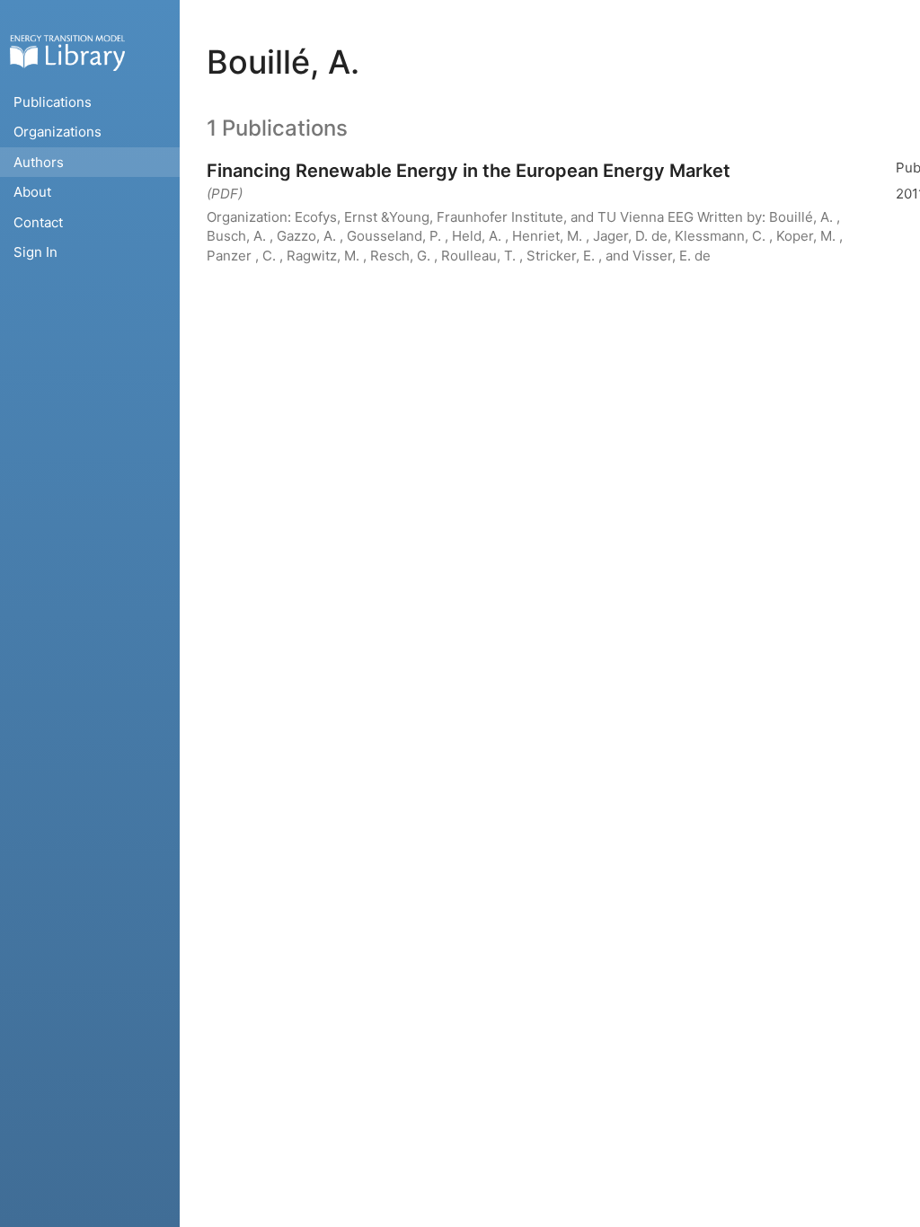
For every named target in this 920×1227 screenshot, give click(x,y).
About (32, 191)
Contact (38, 222)
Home (67, 52)
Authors (38, 162)
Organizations (57, 131)
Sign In (35, 251)
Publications (52, 101)
